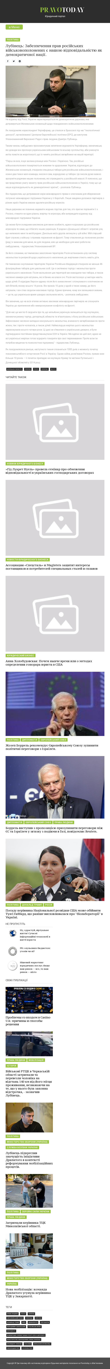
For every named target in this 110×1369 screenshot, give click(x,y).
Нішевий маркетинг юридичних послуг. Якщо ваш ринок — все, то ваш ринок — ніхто (35, 967)
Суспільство (27, 1348)
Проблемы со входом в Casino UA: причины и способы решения (28, 1020)
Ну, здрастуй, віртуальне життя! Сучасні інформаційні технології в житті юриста (35, 935)
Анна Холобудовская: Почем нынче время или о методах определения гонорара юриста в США (49, 662)
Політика (13, 40)
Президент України (14, 1343)
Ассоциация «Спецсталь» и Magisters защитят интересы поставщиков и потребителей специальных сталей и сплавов (52, 567)
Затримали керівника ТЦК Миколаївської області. (26, 1224)
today (62, 9)
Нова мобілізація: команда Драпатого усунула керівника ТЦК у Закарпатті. (28, 1292)
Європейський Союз (53, 740)
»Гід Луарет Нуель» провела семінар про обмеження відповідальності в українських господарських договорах (50, 471)
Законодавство (13, 1348)
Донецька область (14, 369)
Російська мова (34, 1326)
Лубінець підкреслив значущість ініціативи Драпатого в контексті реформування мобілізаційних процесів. (29, 1160)
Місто (53, 369)
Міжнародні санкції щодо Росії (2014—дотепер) (26, 1335)
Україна (28, 369)
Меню (15, 27)
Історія (11, 1066)
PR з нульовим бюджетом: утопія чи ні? (35, 950)
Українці (44, 369)
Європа (38, 1318)
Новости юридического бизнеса (27, 559)
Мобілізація (36, 1060)
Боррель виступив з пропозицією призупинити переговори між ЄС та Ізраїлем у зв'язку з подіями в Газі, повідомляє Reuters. (54, 829)
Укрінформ (45, 1322)
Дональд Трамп (32, 905)
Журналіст (11, 1331)
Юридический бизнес (20, 655)
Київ (23, 1322)
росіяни (28, 1343)
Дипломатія (29, 740)
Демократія (33, 1322)
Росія (36, 369)
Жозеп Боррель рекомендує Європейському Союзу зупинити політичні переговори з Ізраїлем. (52, 747)
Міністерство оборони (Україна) (27, 1142)
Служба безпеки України (22, 1147)
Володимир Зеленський (16, 1326)
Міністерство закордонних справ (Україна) (23, 1339)
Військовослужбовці (42, 1343)
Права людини (64, 822)
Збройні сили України (35, 1211)
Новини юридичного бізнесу (25, 464)
